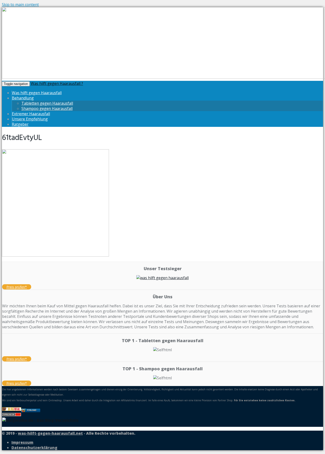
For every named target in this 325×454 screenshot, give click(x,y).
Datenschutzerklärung (34, 447)
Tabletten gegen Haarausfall (47, 103)
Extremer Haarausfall (31, 113)
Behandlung (23, 98)
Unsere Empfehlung (30, 119)
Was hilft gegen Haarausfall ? (57, 83)
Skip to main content (20, 4)
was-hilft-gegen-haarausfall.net (50, 433)
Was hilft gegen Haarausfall (37, 92)
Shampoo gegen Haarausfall (47, 108)
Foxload (31, 410)
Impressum (22, 442)
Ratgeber (20, 124)
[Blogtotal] (11, 409)
